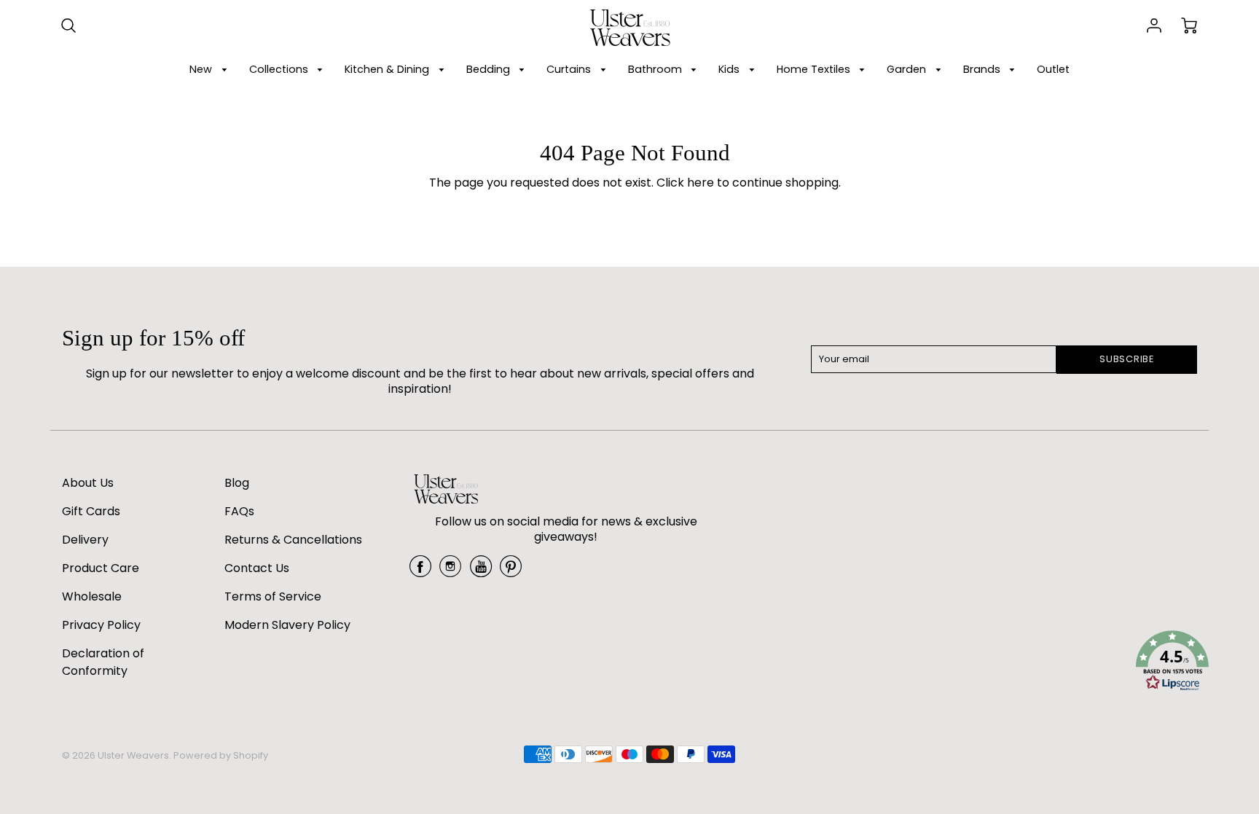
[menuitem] (210, 69)
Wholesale (92, 596)
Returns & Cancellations (293, 539)
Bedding (489, 69)
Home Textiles (815, 69)
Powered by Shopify (220, 755)
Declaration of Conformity (103, 662)
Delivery (85, 539)
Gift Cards (91, 511)
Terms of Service (272, 596)
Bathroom (656, 69)
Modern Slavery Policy (287, 625)
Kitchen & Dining (388, 69)
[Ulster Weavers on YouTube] (481, 571)
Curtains (570, 69)
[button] (1172, 663)
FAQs (239, 511)
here (700, 182)
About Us (88, 482)
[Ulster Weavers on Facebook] (420, 571)
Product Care (100, 568)
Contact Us (256, 568)
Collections (280, 69)
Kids (730, 69)
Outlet (1053, 69)
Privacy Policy (101, 625)
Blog (236, 482)
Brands (983, 69)
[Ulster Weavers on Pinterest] (511, 571)
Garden (908, 69)
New (202, 69)
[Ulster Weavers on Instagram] (450, 571)
